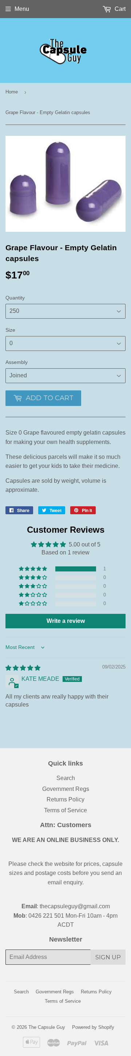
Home (11, 92)
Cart (119, 9)
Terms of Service (65, 810)
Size (10, 330)
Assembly (16, 362)
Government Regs (65, 789)
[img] (22, 668)
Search (65, 778)
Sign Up (108, 957)
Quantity (15, 298)
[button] (33, 568)
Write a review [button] (66, 621)
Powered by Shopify (93, 1027)
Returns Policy (65, 799)
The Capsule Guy (46, 1027)
